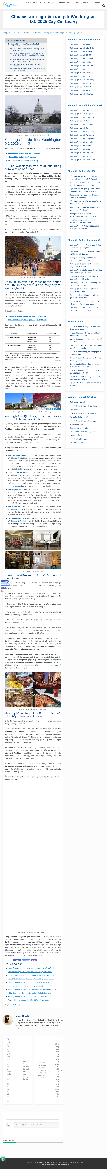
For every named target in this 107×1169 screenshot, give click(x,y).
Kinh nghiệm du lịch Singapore (82, 131)
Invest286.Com (76, 435)
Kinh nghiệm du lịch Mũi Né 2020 (83, 83)
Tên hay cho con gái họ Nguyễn (82, 431)
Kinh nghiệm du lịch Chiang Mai (82, 117)
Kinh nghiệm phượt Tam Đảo (85, 413)
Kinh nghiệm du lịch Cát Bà (80, 55)
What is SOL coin (80, 439)
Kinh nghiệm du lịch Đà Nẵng (81, 73)
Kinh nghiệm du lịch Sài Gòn (81, 90)
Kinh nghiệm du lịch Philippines (82, 135)
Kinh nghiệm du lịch (77, 402)
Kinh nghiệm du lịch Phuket (80, 121)
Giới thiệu (41, 1164)
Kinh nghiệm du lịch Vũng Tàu (81, 94)
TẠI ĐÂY (55, 662)
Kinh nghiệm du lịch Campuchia (82, 138)
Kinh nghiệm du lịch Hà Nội (80, 62)
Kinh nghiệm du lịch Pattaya (85, 421)
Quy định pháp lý (63, 1164)
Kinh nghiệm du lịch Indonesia (81, 124)
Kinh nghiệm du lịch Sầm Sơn (81, 66)
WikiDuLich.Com (76, 442)
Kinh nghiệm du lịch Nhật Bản (81, 153)
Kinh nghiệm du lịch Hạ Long (81, 51)
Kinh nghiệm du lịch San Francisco (22, 157)
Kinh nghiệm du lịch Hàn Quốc (82, 146)
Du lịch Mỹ (16, 1005)
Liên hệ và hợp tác (51, 1164)
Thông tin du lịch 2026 (79, 417)
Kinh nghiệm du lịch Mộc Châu (82, 48)
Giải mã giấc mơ (76, 424)
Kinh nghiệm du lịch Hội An (80, 76)
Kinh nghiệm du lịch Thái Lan (81, 110)
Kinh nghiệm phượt (77, 409)
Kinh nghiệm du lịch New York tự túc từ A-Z (26, 153)
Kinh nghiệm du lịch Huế (79, 69)
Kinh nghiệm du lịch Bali (79, 128)
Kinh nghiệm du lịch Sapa (80, 44)
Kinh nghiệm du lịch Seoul (80, 149)
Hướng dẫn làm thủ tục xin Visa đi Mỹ (23, 161)
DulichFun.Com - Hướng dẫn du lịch (48, 1162)
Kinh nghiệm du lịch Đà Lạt (80, 87)
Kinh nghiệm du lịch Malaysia (81, 142)
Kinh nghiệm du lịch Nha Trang (82, 80)
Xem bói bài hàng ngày (79, 428)
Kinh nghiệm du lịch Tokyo (80, 156)
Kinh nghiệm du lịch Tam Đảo (81, 59)
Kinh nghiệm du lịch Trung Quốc (82, 160)
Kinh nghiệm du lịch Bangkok (81, 114)
